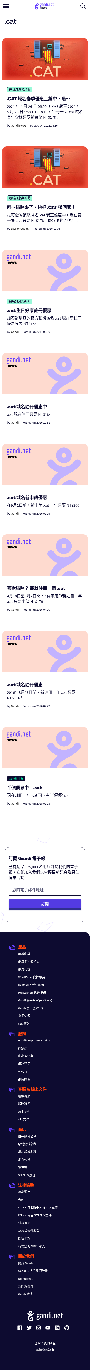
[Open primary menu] (6, 6)
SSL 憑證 (23, 1024)
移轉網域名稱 (27, 1144)
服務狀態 (24, 1104)
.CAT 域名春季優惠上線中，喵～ (38, 99)
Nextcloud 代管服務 (31, 985)
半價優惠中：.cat (24, 788)
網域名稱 (24, 954)
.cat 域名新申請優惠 (27, 498)
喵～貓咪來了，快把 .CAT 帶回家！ (41, 208)
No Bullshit (25, 1279)
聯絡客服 (24, 1096)
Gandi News (18, 125)
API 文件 (23, 1119)
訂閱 (45, 903)
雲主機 (22, 1167)
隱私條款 (24, 1238)
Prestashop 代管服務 (32, 992)
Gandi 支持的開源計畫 (33, 1271)
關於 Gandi (25, 1263)
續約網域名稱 (27, 1152)
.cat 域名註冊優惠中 (27, 407)
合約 (21, 1200)
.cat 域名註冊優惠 (25, 685)
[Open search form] (83, 6)
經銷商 (22, 1048)
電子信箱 (24, 1016)
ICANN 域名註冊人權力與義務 (38, 1207)
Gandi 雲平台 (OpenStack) (35, 1000)
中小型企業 (25, 1056)
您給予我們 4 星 (45, 1343)
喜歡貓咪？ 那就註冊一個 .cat (36, 589)
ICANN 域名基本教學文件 (35, 1215)
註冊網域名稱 (27, 1136)
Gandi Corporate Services (34, 1040)
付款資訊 (24, 1223)
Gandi (15, 332)
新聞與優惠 (25, 1286)
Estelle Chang (20, 229)
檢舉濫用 (24, 1192)
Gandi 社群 (16, 779)
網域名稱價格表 (29, 961)
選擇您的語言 (45, 1350)
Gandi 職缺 (25, 1294)
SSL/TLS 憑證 (26, 1175)
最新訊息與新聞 (19, 90)
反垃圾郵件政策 (29, 1231)
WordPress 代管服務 (31, 977)
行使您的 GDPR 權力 (31, 1246)
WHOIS (22, 1071)
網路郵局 (24, 1064)
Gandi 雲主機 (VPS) (30, 1008)
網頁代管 (24, 969)
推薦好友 (24, 1079)
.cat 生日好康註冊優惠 (29, 311)
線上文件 (24, 1112)
